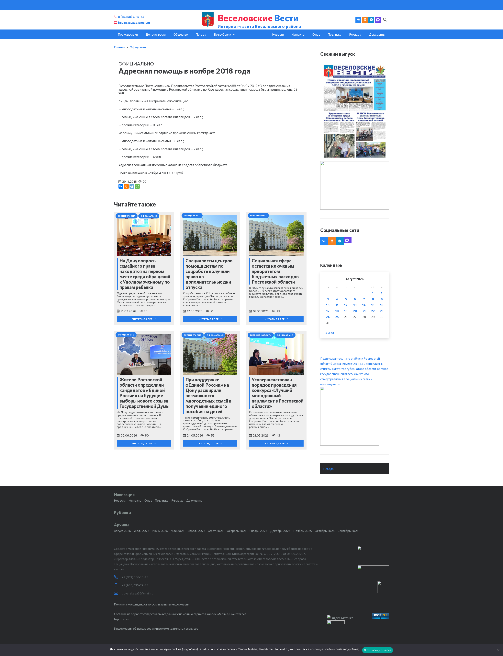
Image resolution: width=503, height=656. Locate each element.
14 (364, 305)
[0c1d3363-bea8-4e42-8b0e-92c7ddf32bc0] (354, 416)
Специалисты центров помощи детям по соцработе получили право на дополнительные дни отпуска (208, 274)
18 (337, 311)
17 (328, 311)
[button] (385, 20)
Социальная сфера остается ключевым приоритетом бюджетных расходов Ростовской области (275, 271)
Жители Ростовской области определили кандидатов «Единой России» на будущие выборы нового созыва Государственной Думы (144, 393)
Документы (194, 500)
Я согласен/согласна (377, 650)
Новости (120, 500)
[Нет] (498, 650)
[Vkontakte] (358, 20)
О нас (148, 500)
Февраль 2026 (237, 531)
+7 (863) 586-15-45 (135, 577)
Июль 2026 (141, 531)
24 (328, 317)
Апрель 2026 (196, 531)
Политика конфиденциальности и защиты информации (151, 604)
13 (354, 305)
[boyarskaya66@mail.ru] (118, 593)
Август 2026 (122, 531)
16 (381, 305)
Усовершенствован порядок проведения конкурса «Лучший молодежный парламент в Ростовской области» (278, 393)
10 (328, 305)
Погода (328, 469)
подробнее (190, 649)
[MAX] (378, 20)
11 (337, 305)
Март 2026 (216, 531)
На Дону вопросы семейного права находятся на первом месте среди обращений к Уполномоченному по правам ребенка (144, 274)
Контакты (135, 500)
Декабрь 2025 (280, 531)
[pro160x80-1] (373, 573)
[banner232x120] (373, 554)
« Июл (329, 332)
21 (364, 311)
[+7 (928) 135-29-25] (118, 585)
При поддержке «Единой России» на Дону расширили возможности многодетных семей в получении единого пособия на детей (208, 395)
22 (373, 311)
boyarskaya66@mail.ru (137, 593)
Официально (139, 47)
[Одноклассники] (126, 186)
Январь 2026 (258, 531)
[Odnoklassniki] (365, 20)
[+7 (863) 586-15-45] (118, 577)
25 (337, 317)
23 (381, 311)
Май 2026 (177, 531)
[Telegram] (371, 20)
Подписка (161, 500)
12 (345, 305)
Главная (119, 47)
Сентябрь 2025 (348, 531)
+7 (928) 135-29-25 (135, 585)
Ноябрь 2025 (302, 531)
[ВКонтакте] (120, 186)
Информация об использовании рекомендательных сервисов (156, 628)
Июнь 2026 (160, 531)
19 (346, 311)
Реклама (177, 500)
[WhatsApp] (137, 186)
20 (355, 311)
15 (372, 305)
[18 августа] (354, 111)
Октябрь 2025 (325, 531)
